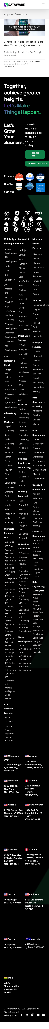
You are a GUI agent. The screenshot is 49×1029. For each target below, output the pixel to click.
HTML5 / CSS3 (23, 528)
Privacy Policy (10, 1015)
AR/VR (36, 547)
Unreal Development (25, 654)
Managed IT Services (24, 558)
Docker (36, 365)
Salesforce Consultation (25, 629)
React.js (22, 518)
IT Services (24, 553)
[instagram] (32, 1015)
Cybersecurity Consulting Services (25, 578)
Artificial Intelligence (10, 689)
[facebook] (21, 1015)
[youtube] (38, 1015)
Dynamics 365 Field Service (9, 642)
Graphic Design (36, 574)
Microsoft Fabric (37, 596)
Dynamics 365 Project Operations (10, 652)
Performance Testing (39, 524)
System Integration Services (24, 588)
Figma (21, 500)
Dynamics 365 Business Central (9, 629)
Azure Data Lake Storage (38, 623)
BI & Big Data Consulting (24, 567)
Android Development (11, 251)
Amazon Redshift (37, 650)
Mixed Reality (8, 696)
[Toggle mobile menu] (43, 4)
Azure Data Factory (38, 614)
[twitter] (27, 1015)
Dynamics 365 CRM (9, 552)
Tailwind (23, 538)
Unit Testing (38, 518)
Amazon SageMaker (10, 732)
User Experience (38, 567)
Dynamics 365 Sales (9, 594)
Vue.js (21, 522)
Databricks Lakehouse (38, 636)
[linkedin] (43, 1015)
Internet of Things (38, 542)
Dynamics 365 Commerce (10, 585)
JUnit (35, 502)
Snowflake (38, 630)
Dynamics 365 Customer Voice (9, 679)
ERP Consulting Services (24, 620)
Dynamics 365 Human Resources (10, 561)
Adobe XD (23, 505)
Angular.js (23, 513)
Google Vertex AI (9, 739)
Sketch (22, 509)
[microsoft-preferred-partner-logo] (40, 184)
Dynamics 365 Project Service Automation (10, 664)
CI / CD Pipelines (37, 512)
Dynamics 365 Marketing (9, 603)
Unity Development (25, 647)
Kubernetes (38, 369)
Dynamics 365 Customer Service (9, 615)
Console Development (25, 661)
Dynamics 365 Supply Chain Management (11, 573)
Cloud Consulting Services (24, 599)
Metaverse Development (25, 668)
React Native (8, 375)
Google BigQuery (37, 643)
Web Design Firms (38, 560)
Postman (37, 507)
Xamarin (9, 385)
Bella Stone (10, 61)
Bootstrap (23, 533)
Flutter (8, 369)
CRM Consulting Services (24, 610)
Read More (8, 66)
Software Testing (37, 553)
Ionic (7, 381)
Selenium (37, 498)
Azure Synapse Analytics (37, 605)
